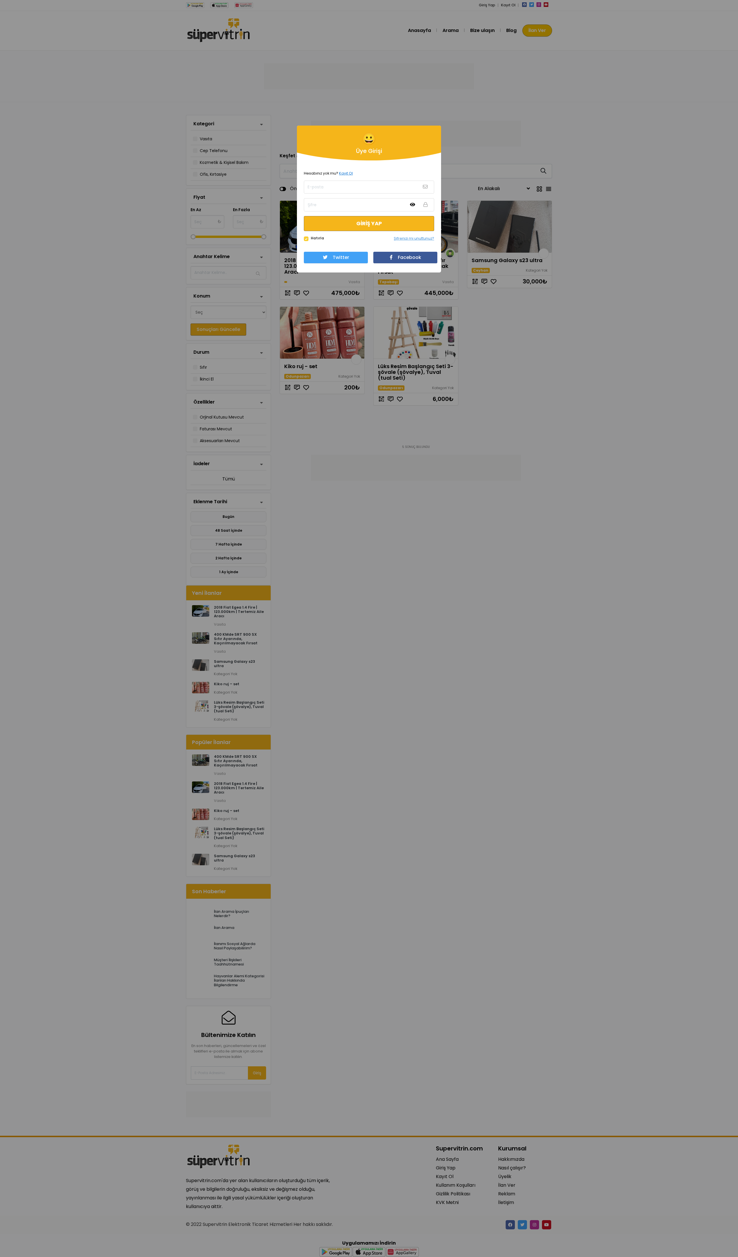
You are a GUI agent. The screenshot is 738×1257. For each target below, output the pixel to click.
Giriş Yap (369, 223)
